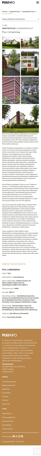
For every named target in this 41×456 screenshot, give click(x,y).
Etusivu (4, 11)
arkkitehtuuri (15, 11)
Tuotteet (5, 396)
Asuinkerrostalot (28, 11)
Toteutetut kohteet (9, 382)
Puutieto (5, 400)
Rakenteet (6, 389)
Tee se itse (6, 404)
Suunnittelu (6, 393)
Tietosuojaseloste (8, 417)
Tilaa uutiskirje (7, 429)
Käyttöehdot (6, 414)
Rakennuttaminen (8, 385)
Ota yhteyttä (6, 425)
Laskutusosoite (7, 421)
